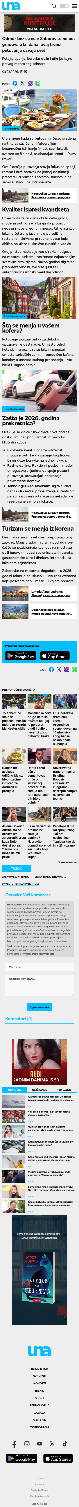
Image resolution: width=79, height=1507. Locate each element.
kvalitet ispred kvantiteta (21, 884)
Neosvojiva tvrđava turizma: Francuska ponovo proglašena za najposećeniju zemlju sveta (52, 197)
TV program (39, 1427)
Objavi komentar (39, 1007)
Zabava (39, 1412)
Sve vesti (39, 1376)
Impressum (39, 1484)
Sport (39, 1398)
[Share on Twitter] (22, 83)
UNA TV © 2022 (39, 1504)
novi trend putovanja (51, 877)
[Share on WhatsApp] (37, 83)
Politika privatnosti (39, 1496)
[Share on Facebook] (14, 83)
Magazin (39, 1420)
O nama (40, 1478)
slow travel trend (16, 877)
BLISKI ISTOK (39, 1369)
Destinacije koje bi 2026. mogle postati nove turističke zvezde (51, 613)
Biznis (39, 1390)
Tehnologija (39, 1405)
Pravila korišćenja (39, 1490)
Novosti (39, 1383)
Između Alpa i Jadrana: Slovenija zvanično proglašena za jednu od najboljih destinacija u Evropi (52, 597)
